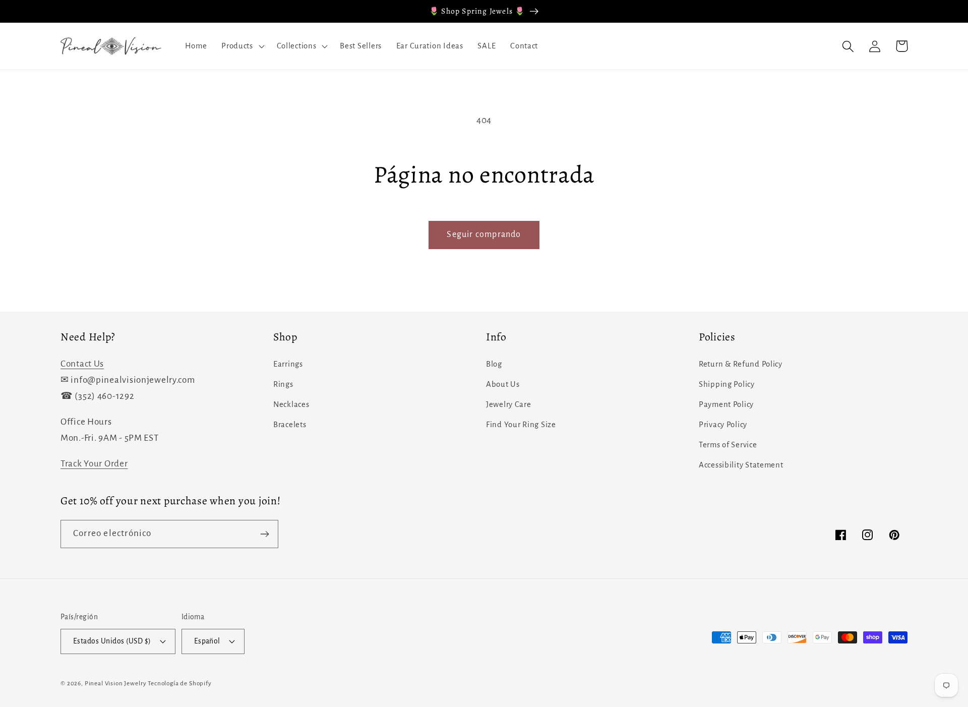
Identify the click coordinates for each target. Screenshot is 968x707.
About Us (503, 384)
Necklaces (291, 404)
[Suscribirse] (264, 534)
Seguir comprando (484, 234)
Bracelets (289, 425)
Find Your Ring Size (521, 425)
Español (207, 641)
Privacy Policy (723, 425)
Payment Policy (726, 404)
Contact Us (82, 364)
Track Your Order (94, 463)
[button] (242, 46)
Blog (494, 364)
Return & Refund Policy (740, 364)
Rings (283, 384)
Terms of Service (728, 445)
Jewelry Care (508, 404)
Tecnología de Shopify (180, 683)
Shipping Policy (727, 384)
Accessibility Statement (741, 465)
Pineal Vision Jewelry (116, 683)
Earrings (288, 364)
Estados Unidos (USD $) (112, 641)
